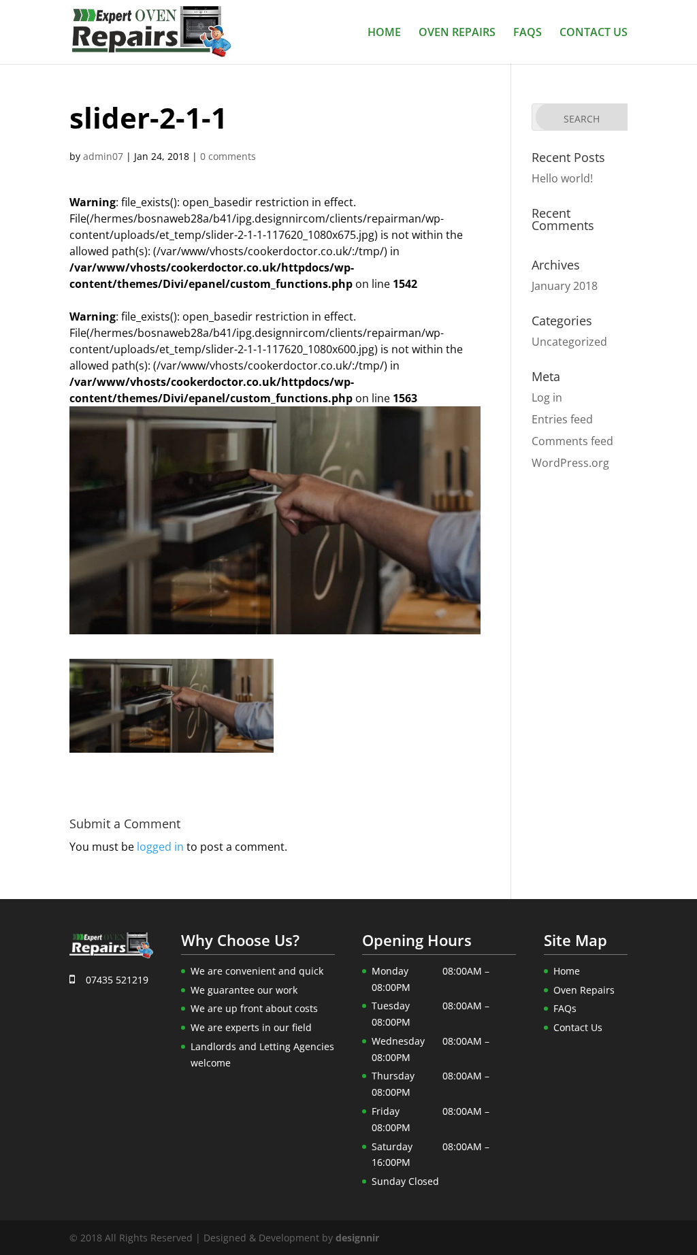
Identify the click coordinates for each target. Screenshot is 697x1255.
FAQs (527, 33)
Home (384, 33)
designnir (357, 1237)
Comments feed (572, 441)
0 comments (228, 156)
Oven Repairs (457, 33)
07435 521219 (115, 979)
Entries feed (562, 419)
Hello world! (562, 178)
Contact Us (594, 33)
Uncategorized (569, 341)
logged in (160, 846)
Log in (547, 397)
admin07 (103, 156)
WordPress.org (570, 462)
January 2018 (565, 285)
